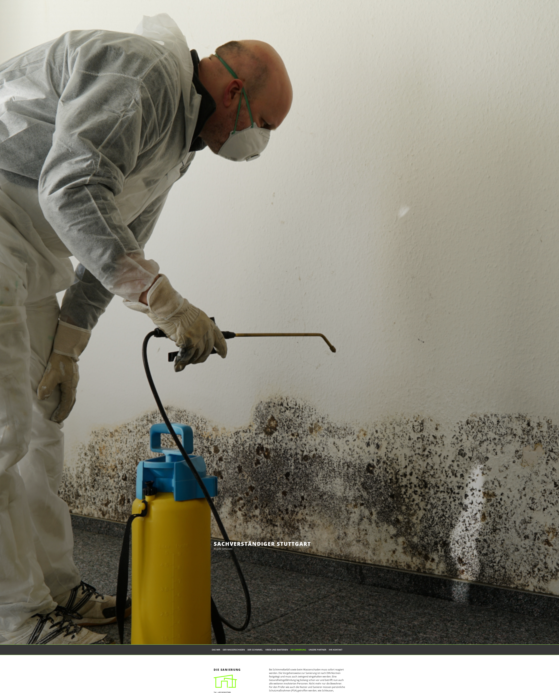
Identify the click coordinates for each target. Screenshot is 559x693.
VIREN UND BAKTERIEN (276, 649)
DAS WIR (216, 649)
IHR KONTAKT (335, 649)
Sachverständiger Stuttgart (262, 543)
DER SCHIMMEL (255, 649)
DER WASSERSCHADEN (234, 649)
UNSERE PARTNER (317, 649)
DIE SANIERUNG (298, 649)
